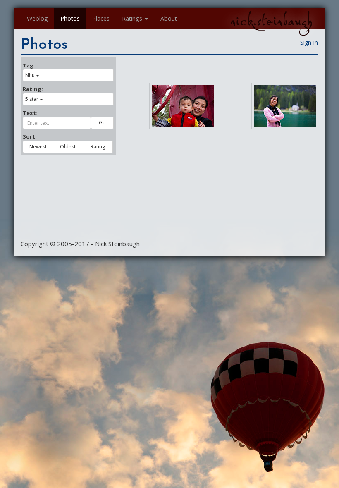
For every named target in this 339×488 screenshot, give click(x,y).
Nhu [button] (30, 75)
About (168, 18)
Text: (30, 113)
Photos (70, 18)
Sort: (30, 136)
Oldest (68, 146)
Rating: (33, 89)
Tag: (29, 65)
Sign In (309, 42)
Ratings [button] (132, 18)
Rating (98, 146)
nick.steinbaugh (271, 21)
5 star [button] (31, 99)
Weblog (37, 18)
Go (102, 122)
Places (101, 18)
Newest (38, 146)
